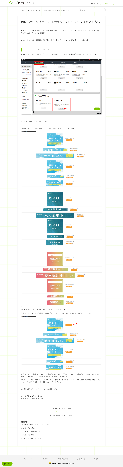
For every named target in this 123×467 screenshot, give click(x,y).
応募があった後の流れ (28, 435)
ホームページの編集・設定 (62, 10)
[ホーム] (17, 4)
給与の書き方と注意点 (28, 428)
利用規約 (45, 459)
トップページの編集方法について (31, 438)
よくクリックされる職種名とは (30, 431)
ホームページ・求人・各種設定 (44, 10)
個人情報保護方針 (63, 459)
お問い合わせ (94, 3)
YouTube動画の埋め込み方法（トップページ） (35, 425)
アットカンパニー (29, 459)
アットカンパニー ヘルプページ (25, 10)
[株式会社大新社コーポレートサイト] (55, 463)
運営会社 (96, 459)
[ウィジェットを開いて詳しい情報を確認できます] (7, 464)
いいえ (66, 412)
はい (57, 412)
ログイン (106, 3)
